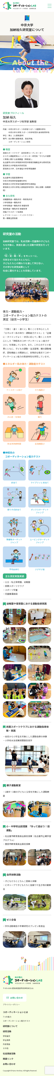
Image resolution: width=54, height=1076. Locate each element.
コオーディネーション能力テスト (16, 1020)
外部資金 (6, 1044)
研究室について (10, 1026)
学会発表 (6, 1040)
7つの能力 (7, 1016)
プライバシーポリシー (11, 1004)
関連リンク (8, 1058)
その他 (5, 1048)
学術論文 (6, 1036)
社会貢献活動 (9, 1053)
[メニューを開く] (49, 6)
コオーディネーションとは (15, 1012)
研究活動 (7, 1031)
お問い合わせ (9, 1064)
